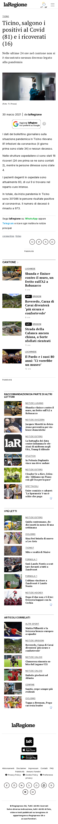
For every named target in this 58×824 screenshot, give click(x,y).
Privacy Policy (14, 775)
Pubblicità (19, 771)
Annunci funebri (33, 771)
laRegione (35, 114)
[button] (7, 785)
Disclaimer (21, 768)
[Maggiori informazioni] (44, 124)
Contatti (44, 768)
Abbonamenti (8, 768)
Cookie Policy (31, 775)
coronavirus (8, 236)
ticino (18, 236)
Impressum (33, 768)
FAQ (52, 768)
